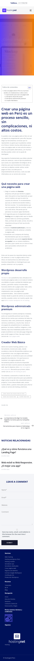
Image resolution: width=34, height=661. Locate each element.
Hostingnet (5, 56)
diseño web (5, 68)
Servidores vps (9, 564)
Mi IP (6, 587)
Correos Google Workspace (13, 573)
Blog (6, 590)
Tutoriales (8, 585)
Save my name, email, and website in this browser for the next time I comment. (16, 534)
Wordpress (4, 278)
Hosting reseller (10, 561)
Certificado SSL (9, 575)
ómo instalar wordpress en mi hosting (17, 300)
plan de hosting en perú (18, 371)
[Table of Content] (29, 87)
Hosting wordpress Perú (12, 559)
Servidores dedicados (11, 566)
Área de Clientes (10, 599)
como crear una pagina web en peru (14, 393)
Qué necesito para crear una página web (17, 95)
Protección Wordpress (12, 577)
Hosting (7, 644)
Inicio (6, 597)
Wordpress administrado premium (16, 98)
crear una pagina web (9, 396)
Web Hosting (9, 557)
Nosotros (7, 601)
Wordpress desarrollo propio (14, 96)
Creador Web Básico (12, 100)
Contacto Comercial (11, 603)
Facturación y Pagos (11, 606)
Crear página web (10, 568)
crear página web (14, 336)
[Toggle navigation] (27, 10)
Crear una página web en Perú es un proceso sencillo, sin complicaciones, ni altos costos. (16, 92)
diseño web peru (24, 396)
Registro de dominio (11, 570)
